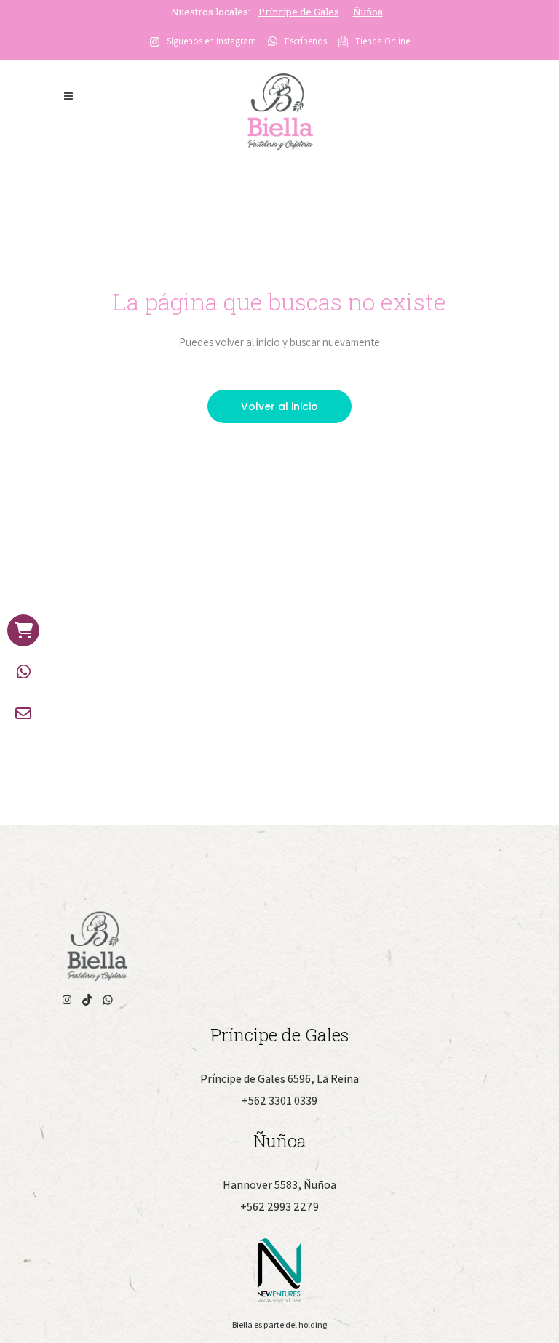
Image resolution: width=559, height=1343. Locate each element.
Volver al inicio (279, 406)
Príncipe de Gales (298, 11)
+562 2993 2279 (279, 1206)
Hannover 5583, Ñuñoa (279, 1184)
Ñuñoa (368, 11)
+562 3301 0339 (279, 1100)
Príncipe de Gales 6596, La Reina (279, 1078)
